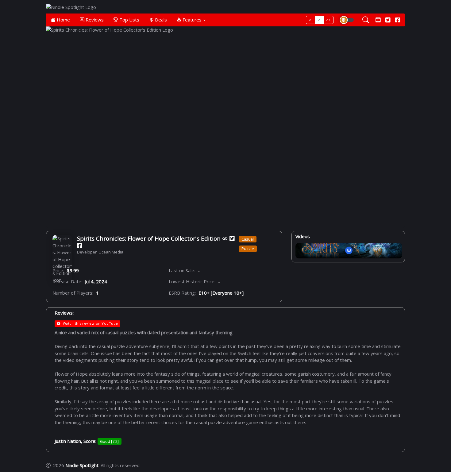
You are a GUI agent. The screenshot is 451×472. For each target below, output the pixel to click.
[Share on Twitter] (231, 238)
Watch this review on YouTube (90, 323)
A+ (328, 20)
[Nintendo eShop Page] (225, 238)
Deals (160, 20)
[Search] (366, 20)
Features (191, 20)
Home (63, 20)
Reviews (94, 20)
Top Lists (128, 20)
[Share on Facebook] (79, 246)
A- (310, 20)
